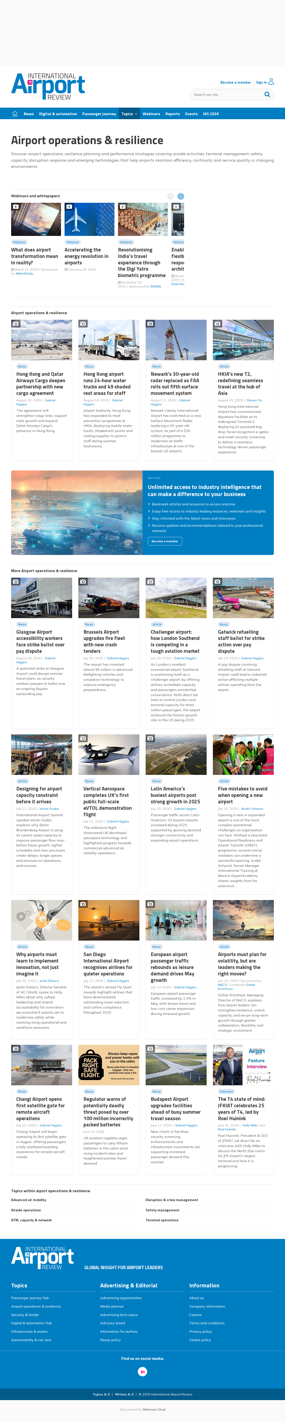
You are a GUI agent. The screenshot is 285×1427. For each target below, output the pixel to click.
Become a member (235, 82)
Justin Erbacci (49, 981)
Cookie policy (200, 1340)
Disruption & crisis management (172, 1199)
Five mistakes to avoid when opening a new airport (243, 795)
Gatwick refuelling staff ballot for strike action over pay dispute (241, 641)
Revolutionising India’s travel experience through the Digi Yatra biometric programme (142, 262)
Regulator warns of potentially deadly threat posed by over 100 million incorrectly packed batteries (108, 1111)
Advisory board (112, 1323)
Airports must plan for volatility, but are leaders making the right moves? (242, 963)
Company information (207, 1306)
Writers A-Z (124, 1394)
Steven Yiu (254, 400)
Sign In (261, 82)
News (22, 366)
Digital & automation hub (31, 1323)
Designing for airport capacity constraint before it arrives (39, 795)
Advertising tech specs (119, 1314)
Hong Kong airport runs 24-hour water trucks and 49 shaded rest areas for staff (107, 383)
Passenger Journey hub (30, 1298)
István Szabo (49, 809)
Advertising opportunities (121, 1298)
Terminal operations (162, 1220)
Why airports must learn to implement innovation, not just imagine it (37, 963)
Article (224, 366)
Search (267, 93)
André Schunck (252, 809)
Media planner (112, 1306)
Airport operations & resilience (36, 1306)
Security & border (25, 1314)
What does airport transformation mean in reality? (34, 256)
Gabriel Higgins (118, 658)
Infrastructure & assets (29, 1331)
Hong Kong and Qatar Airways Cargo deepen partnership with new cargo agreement (40, 383)
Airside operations (26, 1210)
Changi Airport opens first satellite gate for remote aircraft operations (40, 1108)
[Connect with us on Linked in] (142, 1371)
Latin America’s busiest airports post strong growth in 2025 (175, 795)
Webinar (19, 242)
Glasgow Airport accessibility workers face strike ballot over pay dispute (40, 641)
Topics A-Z (101, 1394)
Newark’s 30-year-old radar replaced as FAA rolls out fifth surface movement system (175, 383)
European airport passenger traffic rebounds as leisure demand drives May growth (172, 967)
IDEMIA (156, 286)
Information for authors (119, 1331)
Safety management (162, 1210)
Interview (226, 1091)
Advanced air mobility (28, 1199)
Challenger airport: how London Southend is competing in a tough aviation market (175, 641)
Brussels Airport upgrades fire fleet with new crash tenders (104, 641)
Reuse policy (110, 1340)
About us (196, 1298)
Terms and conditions (207, 1323)
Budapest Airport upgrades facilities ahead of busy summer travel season (176, 1108)
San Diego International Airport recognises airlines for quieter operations (107, 963)
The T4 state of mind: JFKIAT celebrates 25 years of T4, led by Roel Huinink (241, 1108)
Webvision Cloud (154, 1409)
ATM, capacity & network (31, 1220)
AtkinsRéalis (24, 273)
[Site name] (48, 98)
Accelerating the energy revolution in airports (86, 256)
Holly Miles (250, 1125)
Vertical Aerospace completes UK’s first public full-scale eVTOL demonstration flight (107, 801)
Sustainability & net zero (31, 1340)
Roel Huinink (227, 1129)
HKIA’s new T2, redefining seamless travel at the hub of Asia (240, 383)
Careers (195, 1314)
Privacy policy (200, 1331)
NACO (222, 985)
